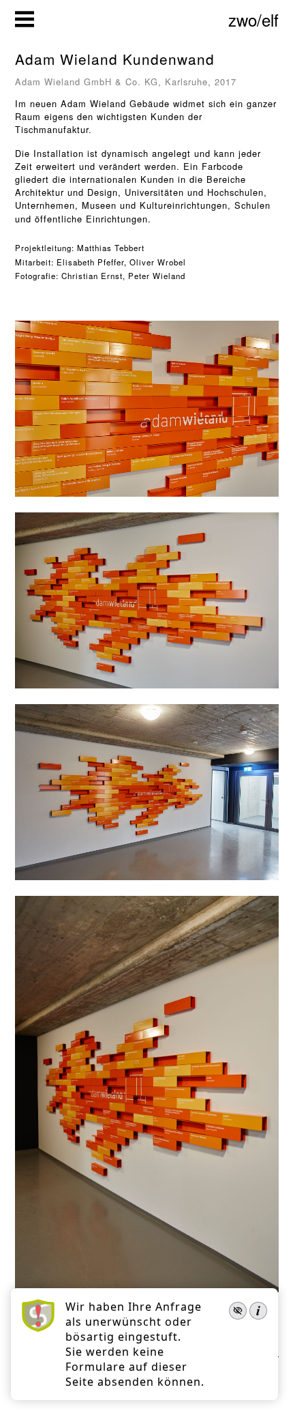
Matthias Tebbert (110, 247)
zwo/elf (253, 19)
